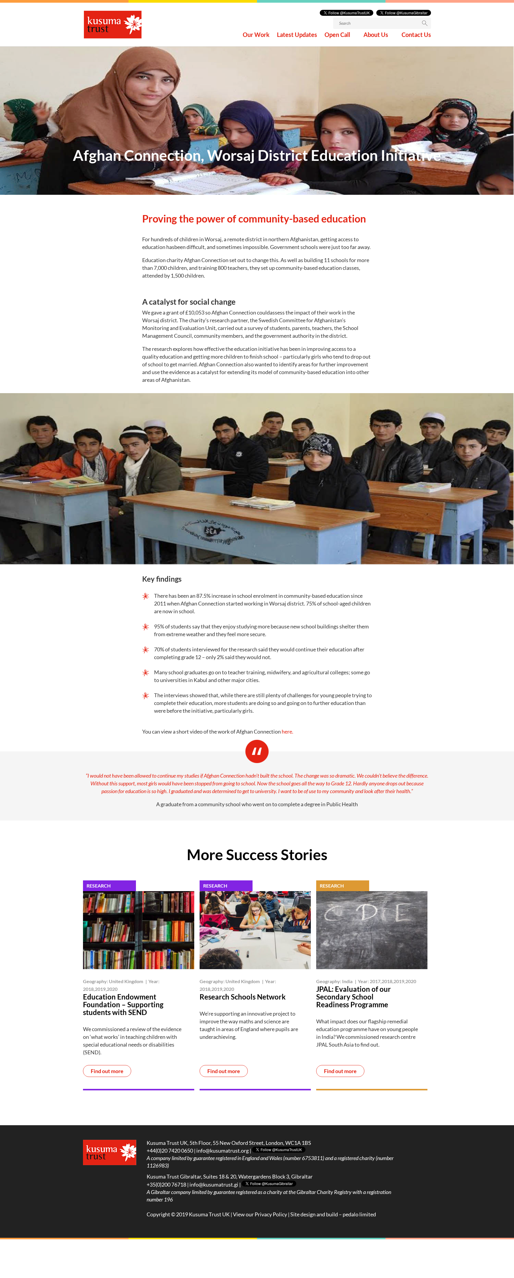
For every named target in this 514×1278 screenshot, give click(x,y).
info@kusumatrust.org (222, 1150)
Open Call (337, 35)
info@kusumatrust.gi (213, 1184)
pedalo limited (359, 1214)
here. (287, 731)
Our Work (256, 35)
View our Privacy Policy (260, 1214)
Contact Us (416, 35)
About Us (375, 35)
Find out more (107, 1071)
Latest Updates (297, 35)
